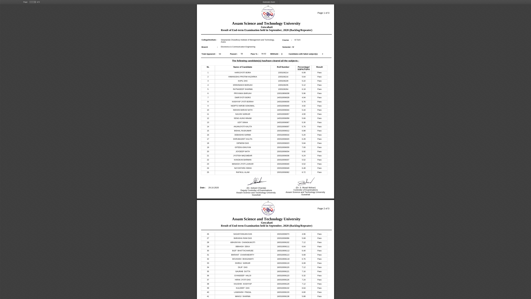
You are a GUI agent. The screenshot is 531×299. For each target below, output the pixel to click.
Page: (25, 2)
